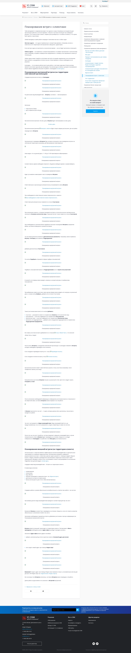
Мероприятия (44, 12)
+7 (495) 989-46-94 (27, 638)
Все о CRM (34, 12)
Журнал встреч (54, 476)
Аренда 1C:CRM (52, 625)
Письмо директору (32, 643)
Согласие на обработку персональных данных (96, 649)
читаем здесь (60, 68)
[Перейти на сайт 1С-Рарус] (105, 1)
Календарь (88, 61)
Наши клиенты (71, 12)
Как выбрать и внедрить (74, 623)
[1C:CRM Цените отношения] (30, 6)
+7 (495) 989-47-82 (27, 631)
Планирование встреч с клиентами (95, 75)
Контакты (80, 12)
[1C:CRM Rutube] (95, 6)
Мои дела (87, 54)
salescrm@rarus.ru (27, 629)
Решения (25, 12)
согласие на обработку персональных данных (94, 608)
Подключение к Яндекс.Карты (48, 573)
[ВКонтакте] (31, 591)
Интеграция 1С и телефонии (55, 628)
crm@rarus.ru (25, 636)
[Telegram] (43, 591)
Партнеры (54, 12)
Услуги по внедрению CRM (75, 630)
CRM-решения (51, 620)
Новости (70, 620)
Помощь (61, 12)
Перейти (95, 111)
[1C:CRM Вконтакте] (93, 643)
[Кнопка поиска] (91, 6)
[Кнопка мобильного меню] (23, 9)
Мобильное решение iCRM (55, 623)
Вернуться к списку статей (33, 587)
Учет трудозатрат (89, 78)
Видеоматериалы (72, 625)
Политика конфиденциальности (64, 649)
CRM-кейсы (71, 628)
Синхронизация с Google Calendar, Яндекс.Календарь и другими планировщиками (94, 64)
